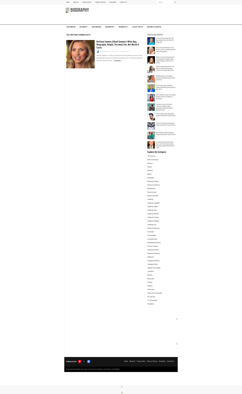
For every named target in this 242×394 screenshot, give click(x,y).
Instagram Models (153, 261)
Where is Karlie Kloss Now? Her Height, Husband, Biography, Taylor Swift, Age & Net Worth (165, 68)
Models (149, 275)
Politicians (150, 289)
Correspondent (152, 239)
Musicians (150, 279)
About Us (76, 2)
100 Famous (71, 27)
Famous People (152, 246)
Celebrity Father (152, 206)
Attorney (150, 170)
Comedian (150, 232)
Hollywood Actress (153, 253)
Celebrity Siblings (153, 221)
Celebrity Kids (152, 210)
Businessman (151, 192)
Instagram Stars (152, 264)
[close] (122, 386)
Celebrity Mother (152, 214)
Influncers (96, 27)
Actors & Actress (153, 160)
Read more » (117, 60)
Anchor (149, 167)
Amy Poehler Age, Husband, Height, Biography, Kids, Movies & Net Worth (165, 87)
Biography (109, 27)
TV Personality (152, 300)
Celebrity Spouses (153, 228)
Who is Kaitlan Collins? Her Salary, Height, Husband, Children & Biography (166, 96)
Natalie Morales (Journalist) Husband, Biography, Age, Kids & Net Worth (165, 78)
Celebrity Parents (153, 217)
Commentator (151, 235)
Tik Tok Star (151, 297)
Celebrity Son (151, 225)
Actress (150, 163)
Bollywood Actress (153, 185)
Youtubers (150, 304)
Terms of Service (100, 2)
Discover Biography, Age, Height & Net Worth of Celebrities (86, 369)
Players (149, 286)
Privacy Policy (87, 2)
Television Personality (154, 293)
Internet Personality (153, 268)
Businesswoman (152, 196)
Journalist (123, 27)
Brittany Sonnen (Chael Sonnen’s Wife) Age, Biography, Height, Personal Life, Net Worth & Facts (118, 44)
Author (149, 174)
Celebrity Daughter (153, 203)
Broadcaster (151, 188)
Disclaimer (112, 2)
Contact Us (123, 2)
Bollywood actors (153, 181)
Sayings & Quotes (154, 27)
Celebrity (83, 27)
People (149, 282)
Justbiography (105, 51)
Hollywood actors (153, 250)
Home (67, 2)
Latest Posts (137, 27)
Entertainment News (154, 243)
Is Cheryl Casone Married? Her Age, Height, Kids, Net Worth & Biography (165, 40)
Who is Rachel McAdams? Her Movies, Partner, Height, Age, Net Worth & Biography (165, 49)
